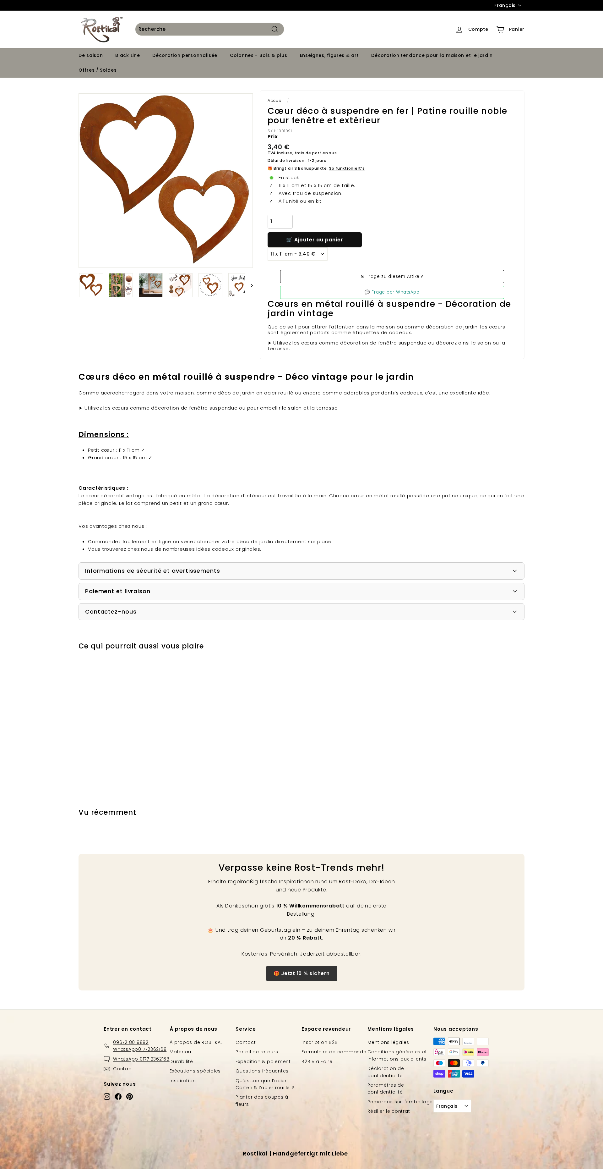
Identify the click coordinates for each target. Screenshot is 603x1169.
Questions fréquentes (262, 1071)
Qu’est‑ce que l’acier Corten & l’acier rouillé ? (265, 1084)
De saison (91, 55)
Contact (246, 1042)
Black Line (127, 55)
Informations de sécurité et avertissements (152, 571)
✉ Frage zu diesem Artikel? (392, 276)
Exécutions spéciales (195, 1071)
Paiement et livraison (117, 591)
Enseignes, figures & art (329, 55)
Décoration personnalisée (184, 55)
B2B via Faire (317, 1061)
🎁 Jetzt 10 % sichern (302, 973)
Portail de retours (257, 1052)
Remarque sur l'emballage (400, 1102)
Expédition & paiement (263, 1061)
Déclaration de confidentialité (385, 1071)
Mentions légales (388, 1042)
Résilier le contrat (388, 1111)
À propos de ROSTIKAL (196, 1042)
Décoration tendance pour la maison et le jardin (431, 55)
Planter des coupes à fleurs (262, 1100)
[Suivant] (249, 285)
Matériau (180, 1052)
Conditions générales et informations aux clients (397, 1055)
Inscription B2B (320, 1042)
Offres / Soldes (98, 70)
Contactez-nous (111, 611)
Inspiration (183, 1081)
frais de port (308, 153)
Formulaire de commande (334, 1052)
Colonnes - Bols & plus (258, 55)
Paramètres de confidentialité (385, 1088)
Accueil (276, 100)
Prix (273, 137)
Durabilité (181, 1061)
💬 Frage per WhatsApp (392, 292)
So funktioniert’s (347, 168)
